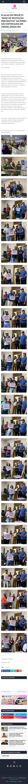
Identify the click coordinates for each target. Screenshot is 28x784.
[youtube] (14, 766)
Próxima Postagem (21, 691)
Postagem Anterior (6, 691)
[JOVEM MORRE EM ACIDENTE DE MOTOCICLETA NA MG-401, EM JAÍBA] (4, 729)
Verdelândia (11, 12)
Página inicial (4, 12)
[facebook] (7, 766)
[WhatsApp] (15, 671)
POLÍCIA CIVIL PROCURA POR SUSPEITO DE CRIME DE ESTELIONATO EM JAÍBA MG (16, 735)
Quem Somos (13, 781)
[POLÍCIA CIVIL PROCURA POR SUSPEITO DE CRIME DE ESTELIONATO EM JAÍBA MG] (4, 735)
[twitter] (11, 766)
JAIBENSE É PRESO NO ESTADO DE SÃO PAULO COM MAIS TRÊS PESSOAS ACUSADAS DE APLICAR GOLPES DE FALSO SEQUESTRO (17, 742)
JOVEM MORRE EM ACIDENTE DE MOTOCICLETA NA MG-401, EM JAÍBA (18, 728)
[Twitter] (12, 671)
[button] (3, 1)
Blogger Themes (14, 777)
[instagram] (17, 766)
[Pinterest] (17, 671)
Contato (20, 781)
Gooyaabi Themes (14, 779)
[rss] (20, 766)
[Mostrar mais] (23, 671)
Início (7, 781)
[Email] (20, 671)
